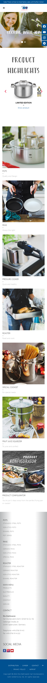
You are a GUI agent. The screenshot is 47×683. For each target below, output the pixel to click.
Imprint (32, 669)
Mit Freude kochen (22, 42)
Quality (6, 596)
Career (25, 665)
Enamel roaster (10, 578)
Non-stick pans (9, 553)
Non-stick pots (9, 527)
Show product (23, 108)
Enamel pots (8, 531)
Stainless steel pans (12, 545)
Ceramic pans (9, 549)
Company (7, 600)
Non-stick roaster (11, 574)
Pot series (7, 535)
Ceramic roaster (10, 570)
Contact (35, 665)
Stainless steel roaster (13, 566)
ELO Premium (8, 592)
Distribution (13, 665)
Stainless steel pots (12, 523)
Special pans (8, 557)
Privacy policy (19, 669)
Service (6, 604)
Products (7, 588)
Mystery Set (25, 42)
